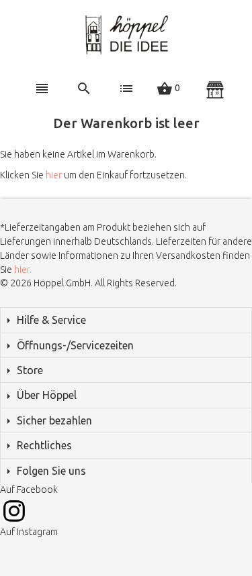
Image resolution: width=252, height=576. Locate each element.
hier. (23, 269)
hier (54, 175)
